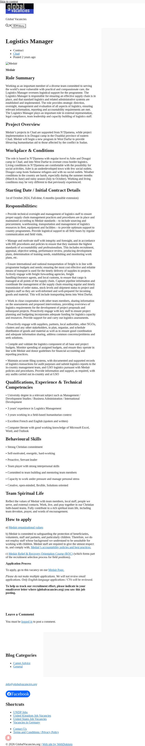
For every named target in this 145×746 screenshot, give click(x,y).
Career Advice (21, 663)
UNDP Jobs (20, 712)
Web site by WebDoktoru (57, 744)
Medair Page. (56, 569)
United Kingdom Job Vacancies (32, 715)
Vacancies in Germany (26, 722)
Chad (16, 53)
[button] (9, 25)
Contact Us (20, 728)
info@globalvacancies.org (21, 684)
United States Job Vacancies (30, 719)
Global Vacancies (16, 19)
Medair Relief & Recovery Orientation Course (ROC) (41, 553)
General (18, 666)
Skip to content (9, 1)
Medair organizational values (26, 527)
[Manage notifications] (8, 738)
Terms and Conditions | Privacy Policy (36, 732)
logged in (26, 621)
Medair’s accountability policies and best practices (60, 547)
